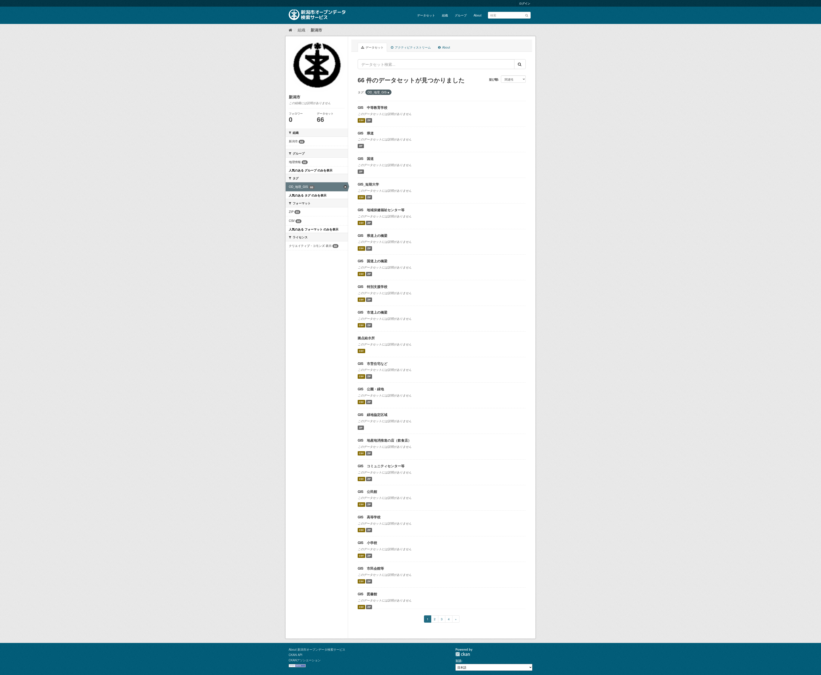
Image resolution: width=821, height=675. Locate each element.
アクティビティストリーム (412, 47)
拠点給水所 (366, 337)
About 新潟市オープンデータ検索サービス (317, 649)
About (477, 15)
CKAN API (295, 655)
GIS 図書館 (367, 593)
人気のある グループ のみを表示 (310, 170)
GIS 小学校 (367, 542)
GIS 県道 (366, 133)
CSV (361, 120)
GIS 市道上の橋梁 (372, 312)
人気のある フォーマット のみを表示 (313, 229)
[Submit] (527, 15)
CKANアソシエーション (305, 660)
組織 (445, 15)
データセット (426, 15)
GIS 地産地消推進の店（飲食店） (384, 440)
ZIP (369, 120)
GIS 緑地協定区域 (372, 414)
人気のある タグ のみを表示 (307, 195)
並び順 (493, 79)
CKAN (462, 654)
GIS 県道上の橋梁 (372, 235)
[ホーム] (290, 29)
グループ (461, 15)
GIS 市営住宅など (372, 363)
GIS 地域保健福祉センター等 (381, 209)
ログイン (524, 3)
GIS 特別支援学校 (372, 286)
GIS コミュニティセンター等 (381, 465)
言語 (458, 661)
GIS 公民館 (367, 491)
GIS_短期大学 (368, 184)
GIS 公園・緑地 (371, 388)
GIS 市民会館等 (371, 568)
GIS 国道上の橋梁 (372, 260)
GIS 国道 (366, 158)
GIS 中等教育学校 (372, 107)
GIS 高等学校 (369, 516)
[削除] (388, 92)
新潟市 (316, 30)
